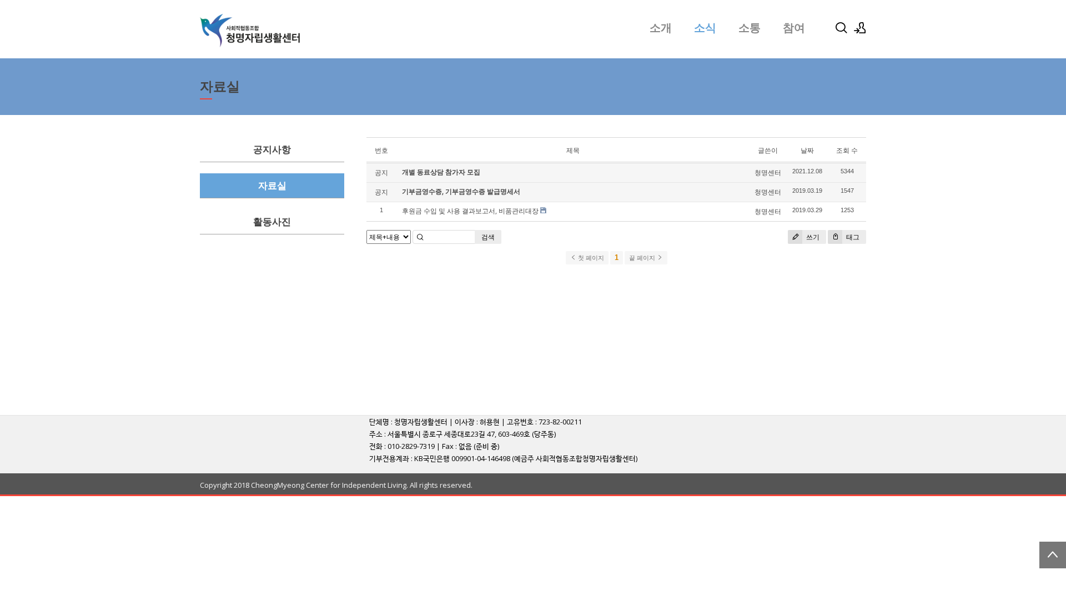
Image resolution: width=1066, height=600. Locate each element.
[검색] (841, 28)
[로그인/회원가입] (860, 28)
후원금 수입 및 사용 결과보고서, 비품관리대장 (470, 211)
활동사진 (272, 222)
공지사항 (272, 149)
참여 (794, 28)
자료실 (272, 186)
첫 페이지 (590, 257)
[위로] (1052, 555)
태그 (851, 237)
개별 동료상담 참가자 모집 (441, 172)
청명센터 (768, 172)
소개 (661, 28)
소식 (705, 28)
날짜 (807, 150)
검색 (488, 237)
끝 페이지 (643, 257)
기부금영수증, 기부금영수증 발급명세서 (461, 191)
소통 (749, 28)
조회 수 (847, 150)
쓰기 (811, 237)
